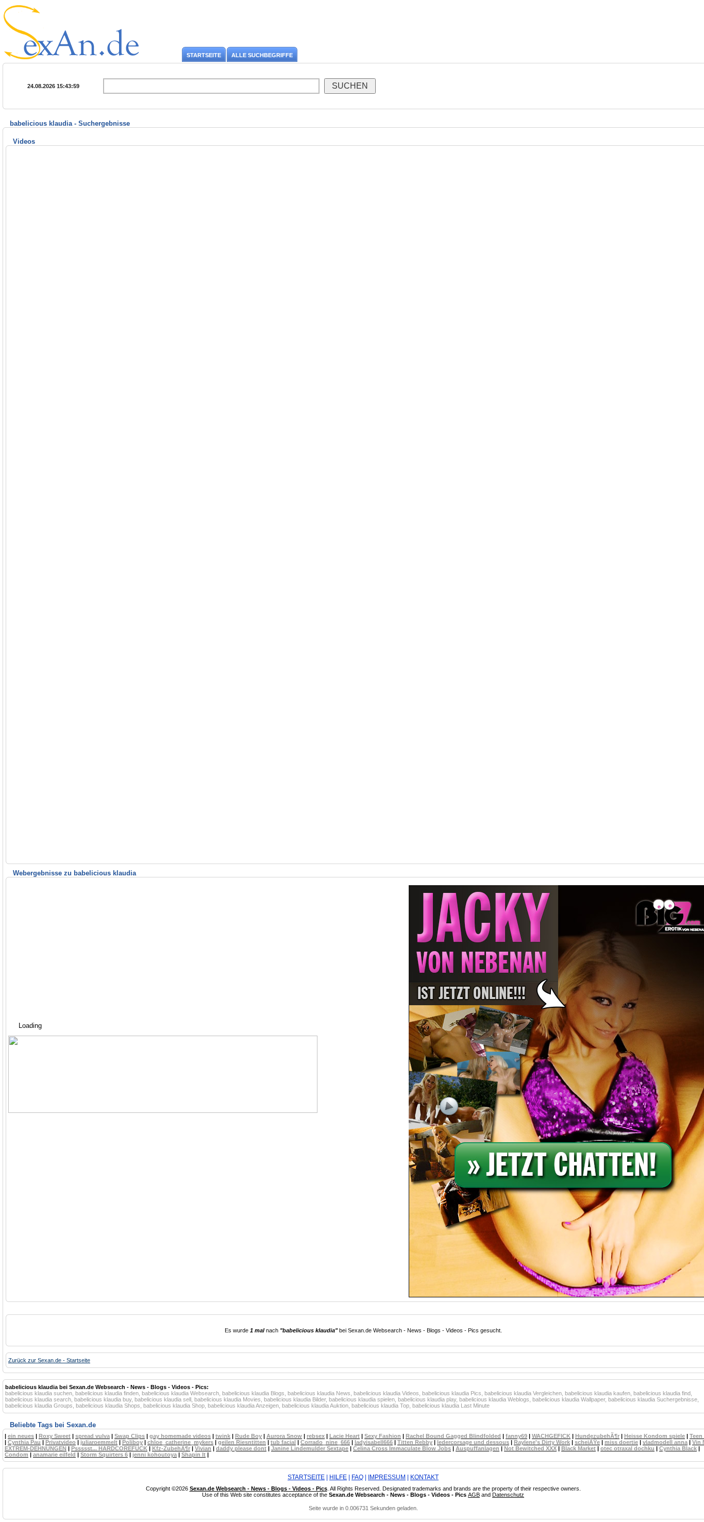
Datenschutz (508, 1495)
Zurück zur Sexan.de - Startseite (49, 1360)
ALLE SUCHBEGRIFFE (262, 55)
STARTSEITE (204, 55)
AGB (474, 1495)
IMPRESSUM (387, 1477)
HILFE (338, 1477)
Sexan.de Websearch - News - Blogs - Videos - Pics (258, 1488)
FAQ (357, 1477)
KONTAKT (424, 1477)
